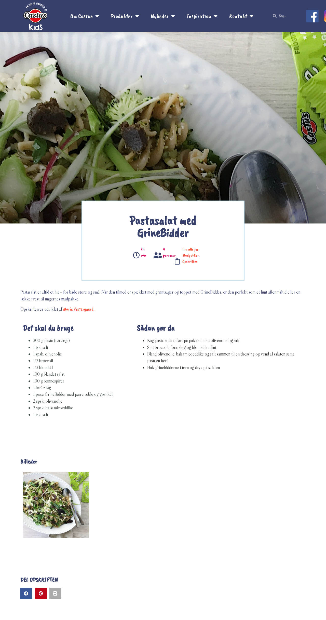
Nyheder (160, 16)
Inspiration (199, 16)
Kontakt (238, 16)
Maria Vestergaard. (78, 309)
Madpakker (190, 255)
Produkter (122, 16)
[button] (26, 593)
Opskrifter (189, 261)
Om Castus (81, 16)
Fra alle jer (190, 249)
